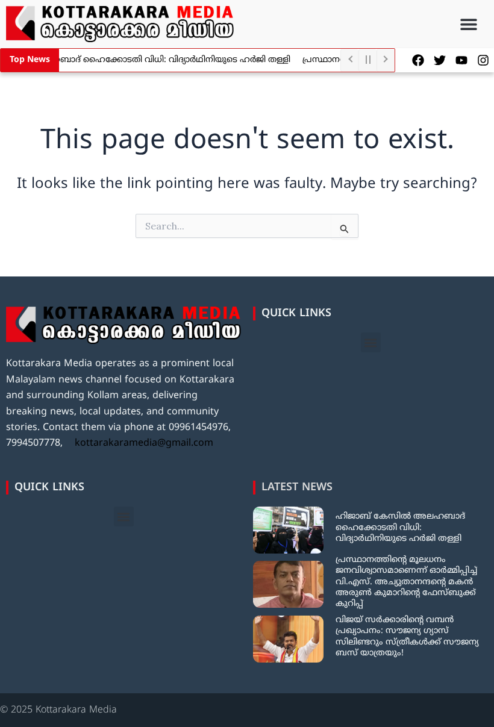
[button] (468, 24)
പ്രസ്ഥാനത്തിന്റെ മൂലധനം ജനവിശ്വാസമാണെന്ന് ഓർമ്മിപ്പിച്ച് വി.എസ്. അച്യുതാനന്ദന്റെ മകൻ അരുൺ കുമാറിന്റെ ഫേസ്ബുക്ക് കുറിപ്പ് (406, 582)
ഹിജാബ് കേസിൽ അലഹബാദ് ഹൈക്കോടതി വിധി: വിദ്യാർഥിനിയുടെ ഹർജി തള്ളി (400, 527)
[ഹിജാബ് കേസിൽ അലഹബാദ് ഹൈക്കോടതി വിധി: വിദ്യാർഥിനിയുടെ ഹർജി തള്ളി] (288, 530)
